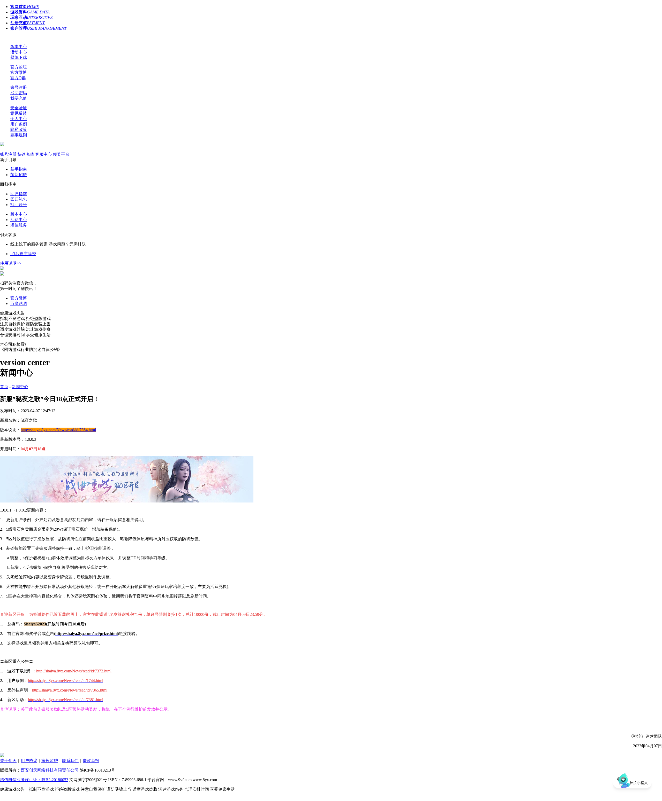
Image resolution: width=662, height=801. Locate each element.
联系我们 (70, 760)
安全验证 (18, 108)
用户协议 (29, 760)
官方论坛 (18, 67)
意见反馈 (18, 113)
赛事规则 (18, 135)
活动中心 (18, 52)
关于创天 (8, 760)
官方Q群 (18, 78)
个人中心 (18, 118)
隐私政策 (18, 129)
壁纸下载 (18, 57)
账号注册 (18, 87)
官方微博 (18, 72)
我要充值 (18, 98)
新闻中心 (20, 386)
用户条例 (18, 124)
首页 (4, 386)
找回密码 (18, 93)
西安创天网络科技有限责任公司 (50, 770)
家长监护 (49, 760)
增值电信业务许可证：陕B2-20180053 (34, 780)
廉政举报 (91, 760)
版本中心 (18, 46)
